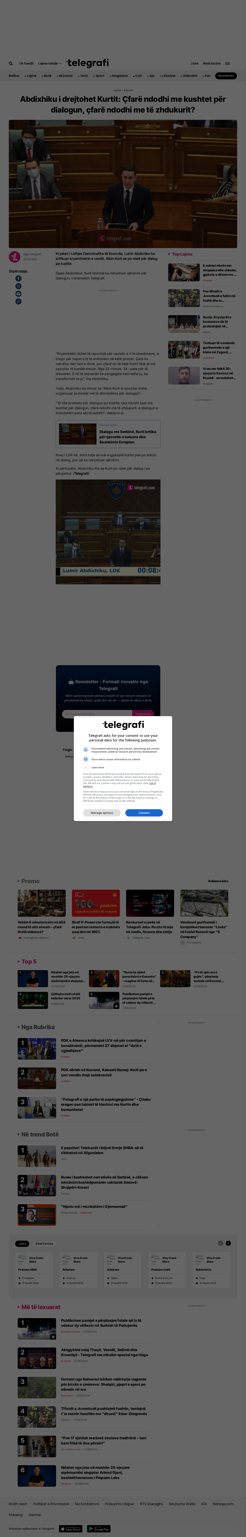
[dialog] (123, 768)
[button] (123, 767)
